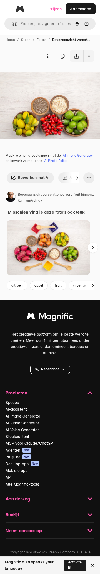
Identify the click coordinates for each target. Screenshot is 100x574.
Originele (36, 74)
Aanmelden (80, 8)
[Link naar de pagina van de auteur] (11, 198)
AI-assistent (16, 409)
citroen (17, 285)
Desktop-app (22, 463)
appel (38, 285)
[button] (50, 369)
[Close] (92, 565)
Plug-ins (18, 456)
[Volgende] (77, 177)
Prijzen (55, 8)
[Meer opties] (47, 56)
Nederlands (50, 369)
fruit (58, 285)
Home (10, 40)
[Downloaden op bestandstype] (88, 56)
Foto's (41, 40)
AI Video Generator (22, 422)
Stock (26, 40)
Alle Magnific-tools (22, 484)
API (9, 477)
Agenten (18, 450)
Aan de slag (18, 499)
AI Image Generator (78, 155)
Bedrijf (12, 514)
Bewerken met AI (33, 177)
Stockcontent (17, 436)
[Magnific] (50, 317)
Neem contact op (24, 530)
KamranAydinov (30, 200)
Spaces (12, 402)
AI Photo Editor (56, 161)
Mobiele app (17, 470)
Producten (16, 393)
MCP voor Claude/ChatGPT (30, 443)
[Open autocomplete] (12, 24)
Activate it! (75, 565)
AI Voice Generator (22, 429)
